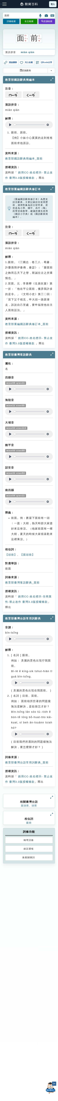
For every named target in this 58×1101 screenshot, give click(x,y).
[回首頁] (29, 4)
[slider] (29, 124)
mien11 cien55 (15, 405)
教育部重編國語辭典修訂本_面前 (27, 324)
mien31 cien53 (15, 473)
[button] (40, 16)
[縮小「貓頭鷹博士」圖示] (54, 1084)
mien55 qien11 (15, 383)
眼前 (29, 822)
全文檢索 (29, 21)
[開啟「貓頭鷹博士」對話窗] (50, 1088)
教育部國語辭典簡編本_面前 (24, 158)
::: (1, 9)
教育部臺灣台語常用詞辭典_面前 (27, 762)
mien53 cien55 (15, 450)
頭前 (34, 805)
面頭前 (25, 805)
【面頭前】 (27, 554)
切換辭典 (26, 70)
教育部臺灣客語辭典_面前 (22, 582)
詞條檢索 (11, 21)
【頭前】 (11, 554)
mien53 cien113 (16, 428)
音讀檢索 (47, 21)
